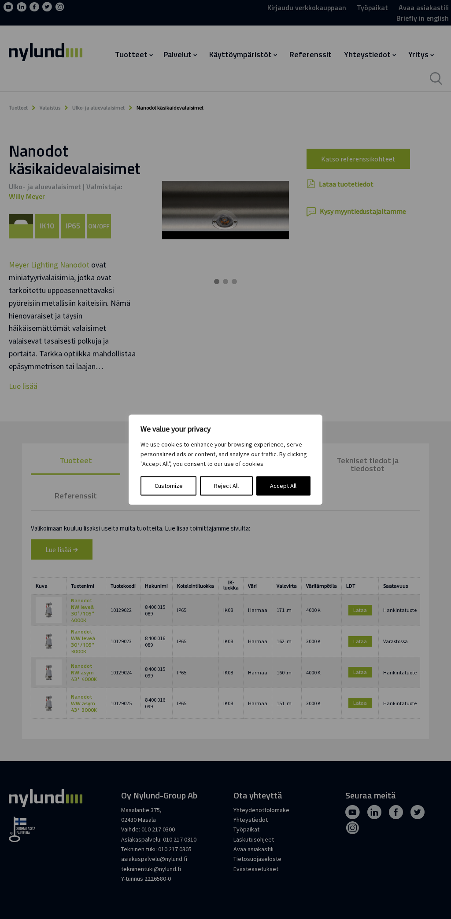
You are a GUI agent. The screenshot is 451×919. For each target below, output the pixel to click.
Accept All (283, 486)
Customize (169, 486)
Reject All (226, 486)
